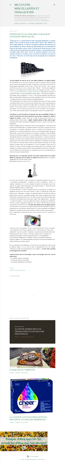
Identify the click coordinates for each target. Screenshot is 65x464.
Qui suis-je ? (23, 23)
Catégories (39, 23)
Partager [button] (12, 268)
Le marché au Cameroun (22, 370)
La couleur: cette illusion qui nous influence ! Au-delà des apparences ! (28, 418)
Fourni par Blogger (33, 456)
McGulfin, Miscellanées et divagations (26, 8)
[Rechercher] (54, 4)
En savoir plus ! (45, 20)
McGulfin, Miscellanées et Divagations (28, 459)
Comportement (17, 270)
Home (16, 23)
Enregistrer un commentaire (26, 336)
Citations (31, 23)
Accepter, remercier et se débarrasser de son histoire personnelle (29, 331)
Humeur (23, 270)
